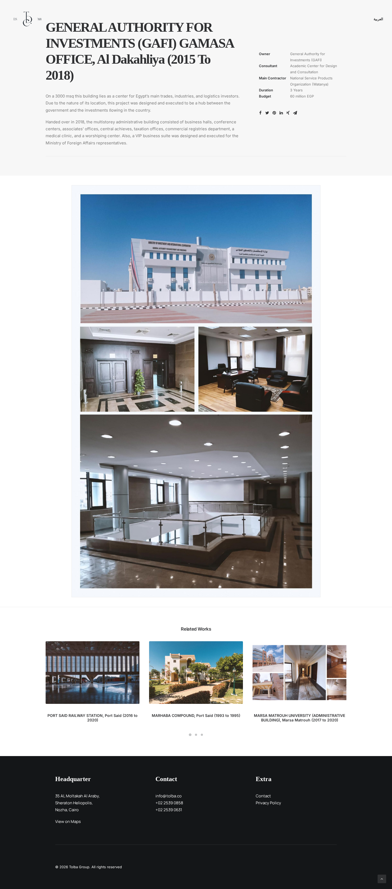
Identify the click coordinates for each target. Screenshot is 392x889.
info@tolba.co (168, 796)
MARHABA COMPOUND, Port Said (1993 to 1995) (196, 715)
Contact (263, 796)
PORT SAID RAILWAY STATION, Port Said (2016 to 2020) (92, 717)
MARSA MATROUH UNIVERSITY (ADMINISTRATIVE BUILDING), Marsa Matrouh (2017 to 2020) (299, 717)
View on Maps (68, 821)
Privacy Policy (268, 803)
